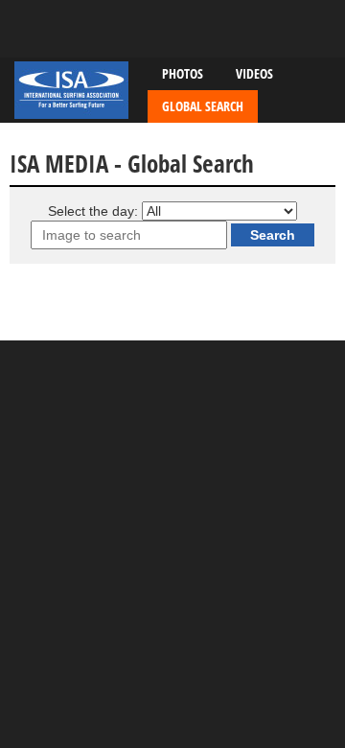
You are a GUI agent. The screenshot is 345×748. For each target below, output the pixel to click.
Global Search (202, 106)
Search (272, 235)
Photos (182, 73)
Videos (254, 73)
